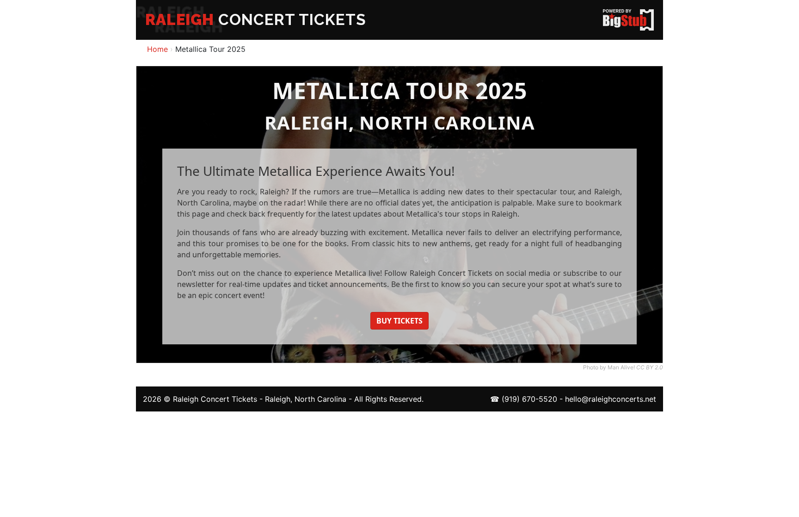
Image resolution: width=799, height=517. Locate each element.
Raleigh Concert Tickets (215, 399)
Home (157, 49)
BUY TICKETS (399, 321)
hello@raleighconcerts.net (610, 399)
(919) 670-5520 (529, 399)
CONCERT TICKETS (255, 20)
